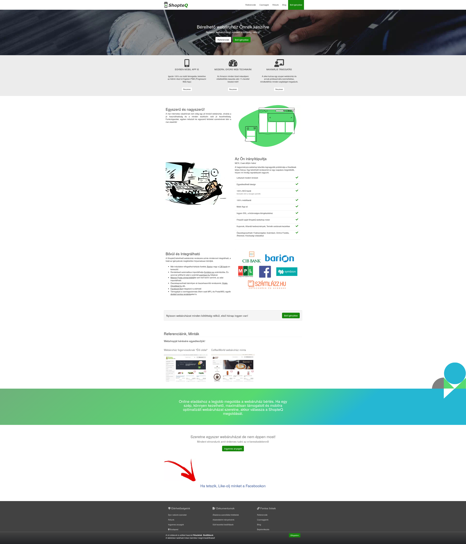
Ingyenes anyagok (176, 524)
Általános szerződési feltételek (226, 514)
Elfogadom (295, 535)
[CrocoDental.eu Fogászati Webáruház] (186, 367)
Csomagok (264, 4)
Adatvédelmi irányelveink (223, 519)
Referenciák (250, 4)
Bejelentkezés (263, 529)
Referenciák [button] (223, 39)
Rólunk (275, 4)
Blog (284, 4)
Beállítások (208, 535)
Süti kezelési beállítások (223, 524)
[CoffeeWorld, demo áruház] (233, 367)
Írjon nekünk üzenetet (177, 514)
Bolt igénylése (296, 4)
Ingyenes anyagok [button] (233, 448)
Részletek (187, 89)
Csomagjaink (262, 519)
